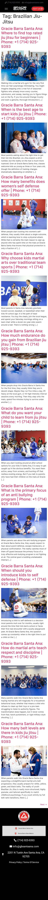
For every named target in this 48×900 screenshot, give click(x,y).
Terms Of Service (31, 862)
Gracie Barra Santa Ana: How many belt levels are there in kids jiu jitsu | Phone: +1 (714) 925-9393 (23, 732)
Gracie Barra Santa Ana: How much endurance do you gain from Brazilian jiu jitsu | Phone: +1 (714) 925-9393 (23, 340)
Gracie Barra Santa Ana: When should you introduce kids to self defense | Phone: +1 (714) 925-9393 (23, 575)
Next (43, 804)
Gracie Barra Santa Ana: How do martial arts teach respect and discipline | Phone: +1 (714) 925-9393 (24, 652)
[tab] (24, 828)
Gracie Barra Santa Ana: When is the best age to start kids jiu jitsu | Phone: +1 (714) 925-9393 (24, 112)
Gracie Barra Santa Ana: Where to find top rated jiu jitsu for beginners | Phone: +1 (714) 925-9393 (22, 37)
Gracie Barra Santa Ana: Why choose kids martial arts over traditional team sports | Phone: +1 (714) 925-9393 (23, 262)
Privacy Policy (15, 862)
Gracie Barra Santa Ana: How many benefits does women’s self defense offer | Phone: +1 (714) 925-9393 (23, 186)
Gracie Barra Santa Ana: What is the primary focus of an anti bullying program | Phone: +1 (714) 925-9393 (24, 495)
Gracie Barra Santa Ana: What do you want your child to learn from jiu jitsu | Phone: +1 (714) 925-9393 (23, 417)
